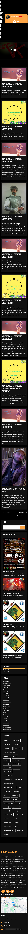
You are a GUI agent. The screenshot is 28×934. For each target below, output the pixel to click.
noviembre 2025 (7, 685)
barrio (17, 744)
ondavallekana (8, 803)
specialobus (7, 826)
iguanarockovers (9, 783)
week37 (6, 834)
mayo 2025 (5, 691)
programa (7, 811)
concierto (18, 748)
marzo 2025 (6, 696)
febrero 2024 (6, 723)
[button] (14, 905)
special (16, 822)
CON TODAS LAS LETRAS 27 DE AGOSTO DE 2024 (12, 85)
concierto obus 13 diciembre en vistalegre (12, 655)
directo (6, 760)
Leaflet (25, 912)
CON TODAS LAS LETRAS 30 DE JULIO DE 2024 (12, 337)
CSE (15, 756)
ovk (18, 803)
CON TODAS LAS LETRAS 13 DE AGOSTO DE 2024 (12, 160)
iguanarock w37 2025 (7, 624)
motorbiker (14, 795)
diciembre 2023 (7, 727)
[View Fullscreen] (3, 899)
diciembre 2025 (7, 683)
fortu (16, 768)
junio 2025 (5, 689)
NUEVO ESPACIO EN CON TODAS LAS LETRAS (13, 490)
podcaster (16, 807)
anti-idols (16, 740)
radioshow (7, 818)
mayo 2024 (5, 716)
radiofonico (19, 815)
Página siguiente (22, 516)
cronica (6, 756)
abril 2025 (5, 694)
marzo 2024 (6, 721)
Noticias (5, 670)
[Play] (14, 22)
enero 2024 (6, 725)
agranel (6, 740)
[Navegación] (14, 62)
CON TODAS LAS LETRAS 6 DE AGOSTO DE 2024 (11, 255)
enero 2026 (6, 681)
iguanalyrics (8, 779)
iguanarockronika (9, 787)
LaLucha (7, 791)
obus (15, 799)
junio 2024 (5, 714)
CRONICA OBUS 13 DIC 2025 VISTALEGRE (11, 593)
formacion (7, 768)
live (5, 795)
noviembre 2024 (7, 704)
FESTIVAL (16, 764)
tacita (17, 826)
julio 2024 (5, 712)
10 (26, 512)
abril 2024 (5, 719)
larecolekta (17, 791)
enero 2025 (6, 700)
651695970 (7, 926)
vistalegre (20, 830)
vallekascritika (8, 830)
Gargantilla (7, 772)
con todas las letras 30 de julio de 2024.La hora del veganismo (12, 389)
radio (16, 811)
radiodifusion (8, 815)
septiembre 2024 (7, 708)
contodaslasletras (9, 752)
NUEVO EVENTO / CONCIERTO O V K (10, 572)
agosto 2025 (6, 687)
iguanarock (18, 779)
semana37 (7, 822)
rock (16, 818)
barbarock (7, 744)
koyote (20, 787)
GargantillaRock (8, 775)
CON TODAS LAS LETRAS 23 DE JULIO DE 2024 (12, 425)
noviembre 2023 (7, 729)
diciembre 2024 (7, 702)
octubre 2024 (6, 706)
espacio (6, 764)
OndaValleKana (1, 20)
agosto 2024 (6, 710)
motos (6, 799)
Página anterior (5, 512)
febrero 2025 (6, 698)
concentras (7, 748)
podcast (7, 807)
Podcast (4, 672)
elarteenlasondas (18, 760)
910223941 (7, 922)
